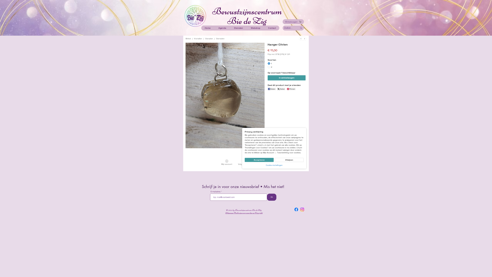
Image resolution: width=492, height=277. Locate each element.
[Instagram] (302, 209)
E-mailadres (216, 191)
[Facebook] (296, 209)
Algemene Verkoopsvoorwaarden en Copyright (244, 212)
